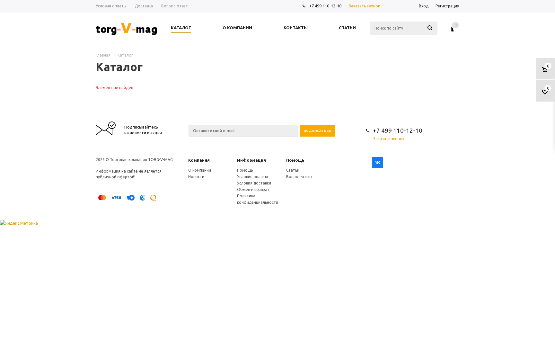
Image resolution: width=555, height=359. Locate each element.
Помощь (295, 160)
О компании (199, 170)
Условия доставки (254, 183)
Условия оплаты (252, 177)
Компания (199, 160)
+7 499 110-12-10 (325, 6)
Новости (196, 177)
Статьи (292, 170)
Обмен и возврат (253, 189)
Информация (251, 160)
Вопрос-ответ (299, 177)
